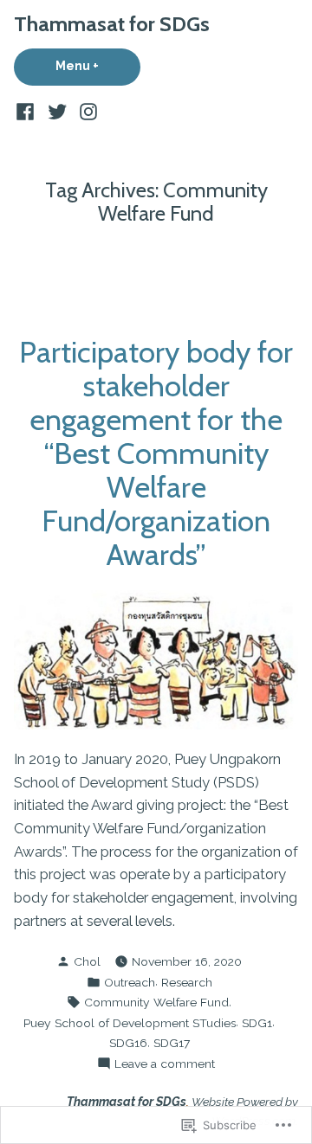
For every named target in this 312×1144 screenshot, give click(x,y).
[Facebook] (27, 112)
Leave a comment (164, 1064)
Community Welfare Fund (156, 1002)
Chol (87, 961)
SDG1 (257, 1023)
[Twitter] (57, 112)
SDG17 (171, 1043)
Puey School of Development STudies (129, 1023)
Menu (97, 66)
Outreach (129, 982)
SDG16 (128, 1043)
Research (186, 982)
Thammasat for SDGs (112, 23)
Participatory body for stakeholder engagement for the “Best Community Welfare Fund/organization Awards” (156, 453)
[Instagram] (86, 112)
